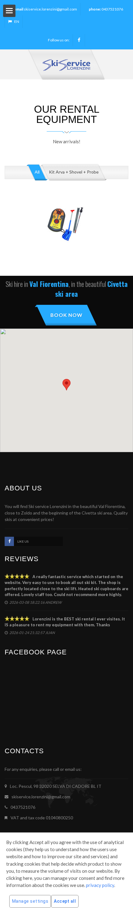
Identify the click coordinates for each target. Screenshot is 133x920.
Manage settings (30, 901)
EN (16, 21)
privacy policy (100, 885)
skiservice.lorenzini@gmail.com (50, 9)
